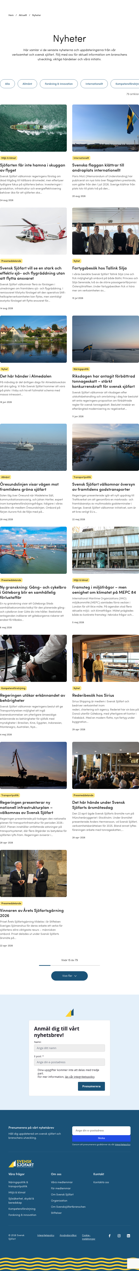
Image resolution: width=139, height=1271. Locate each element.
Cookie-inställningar (88, 1237)
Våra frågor (16, 1174)
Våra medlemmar (62, 1182)
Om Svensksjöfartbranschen (68, 1207)
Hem (11, 15)
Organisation (59, 1201)
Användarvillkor (68, 1235)
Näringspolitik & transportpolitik (18, 1184)
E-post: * (39, 1056)
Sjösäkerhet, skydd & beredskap (21, 1200)
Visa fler (67, 976)
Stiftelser (56, 1213)
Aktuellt (23, 15)
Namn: (37, 1042)
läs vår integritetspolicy (80, 1077)
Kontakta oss (101, 1182)
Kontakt (98, 1174)
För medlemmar (61, 1188)
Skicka (101, 1138)
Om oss (56, 1174)
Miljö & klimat (16, 1192)
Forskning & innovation (22, 1215)
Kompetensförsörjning (21, 1209)
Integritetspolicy (122, 1145)
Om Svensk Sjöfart (62, 1194)
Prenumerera (91, 1086)
